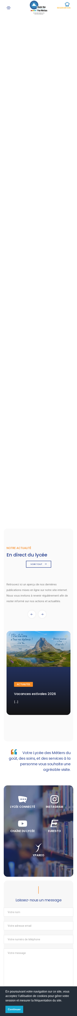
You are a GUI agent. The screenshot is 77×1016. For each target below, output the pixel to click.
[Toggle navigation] (9, 8)
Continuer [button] (14, 1009)
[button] (42, 614)
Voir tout (36, 564)
